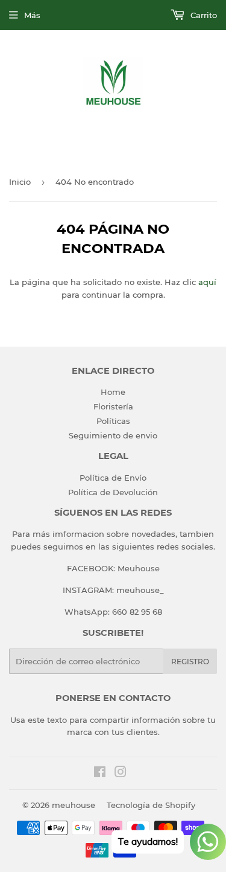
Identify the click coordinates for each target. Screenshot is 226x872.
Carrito (202, 15)
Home (113, 392)
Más (32, 15)
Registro (190, 661)
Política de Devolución (113, 492)
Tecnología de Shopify (151, 805)
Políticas (113, 421)
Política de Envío (113, 477)
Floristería (113, 406)
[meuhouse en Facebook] (99, 773)
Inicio (20, 182)
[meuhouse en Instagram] (121, 773)
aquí (207, 282)
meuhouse (73, 805)
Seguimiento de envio (113, 435)
